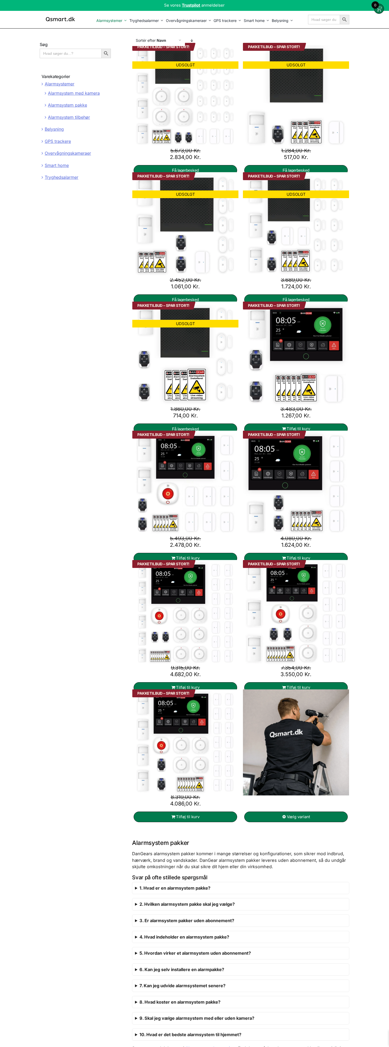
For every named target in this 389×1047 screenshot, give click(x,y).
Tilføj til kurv (298, 428)
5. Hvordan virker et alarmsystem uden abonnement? (195, 953)
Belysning (54, 129)
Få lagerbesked (185, 170)
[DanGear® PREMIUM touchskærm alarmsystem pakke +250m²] (185, 613)
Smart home (57, 165)
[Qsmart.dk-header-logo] (60, 17)
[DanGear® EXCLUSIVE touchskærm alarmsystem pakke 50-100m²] (296, 483)
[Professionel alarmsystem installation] (296, 742)
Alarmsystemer (59, 84)
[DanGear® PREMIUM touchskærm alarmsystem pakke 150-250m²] (296, 613)
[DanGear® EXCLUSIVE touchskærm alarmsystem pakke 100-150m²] (185, 483)
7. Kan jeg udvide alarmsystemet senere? (182, 985)
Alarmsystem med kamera (74, 93)
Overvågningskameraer (68, 153)
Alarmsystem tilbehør (69, 117)
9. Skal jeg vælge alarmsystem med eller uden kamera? (196, 1018)
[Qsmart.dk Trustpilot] (195, 5)
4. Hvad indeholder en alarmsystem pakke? (184, 937)
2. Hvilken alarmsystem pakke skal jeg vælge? (187, 904)
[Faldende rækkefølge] (192, 40)
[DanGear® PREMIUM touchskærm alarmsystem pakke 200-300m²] (185, 742)
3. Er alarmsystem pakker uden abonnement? (186, 920)
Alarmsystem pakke (67, 105)
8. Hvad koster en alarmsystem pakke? (179, 1002)
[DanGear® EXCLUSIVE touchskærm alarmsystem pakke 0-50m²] (296, 354)
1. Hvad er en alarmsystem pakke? (174, 888)
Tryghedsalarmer (61, 177)
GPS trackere (58, 141)
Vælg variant (298, 816)
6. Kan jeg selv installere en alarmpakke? (181, 969)
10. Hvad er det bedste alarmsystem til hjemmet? (190, 1034)
